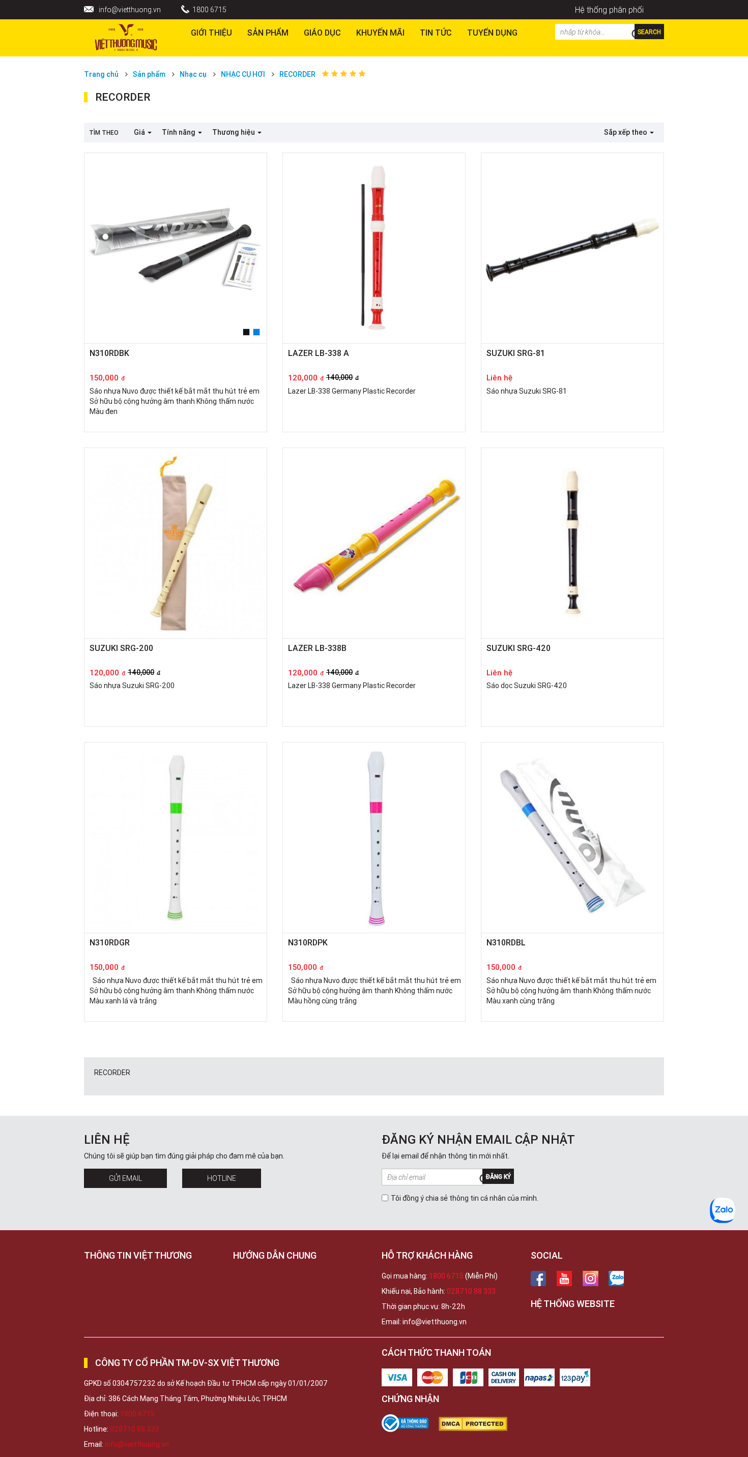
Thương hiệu (234, 132)
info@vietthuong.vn (130, 9)
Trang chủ (101, 74)
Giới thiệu (211, 32)
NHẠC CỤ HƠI (243, 74)
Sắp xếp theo (626, 132)
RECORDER (297, 74)
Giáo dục (322, 32)
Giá (140, 132)
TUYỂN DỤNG (492, 32)
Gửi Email (125, 1178)
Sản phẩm (268, 32)
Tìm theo (104, 132)
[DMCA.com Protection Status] (478, 1424)
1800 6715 (209, 9)
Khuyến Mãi (380, 32)
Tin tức (436, 32)
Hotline (221, 1178)
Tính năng (179, 132)
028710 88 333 (471, 1291)
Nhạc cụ (193, 74)
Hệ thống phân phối (609, 10)
